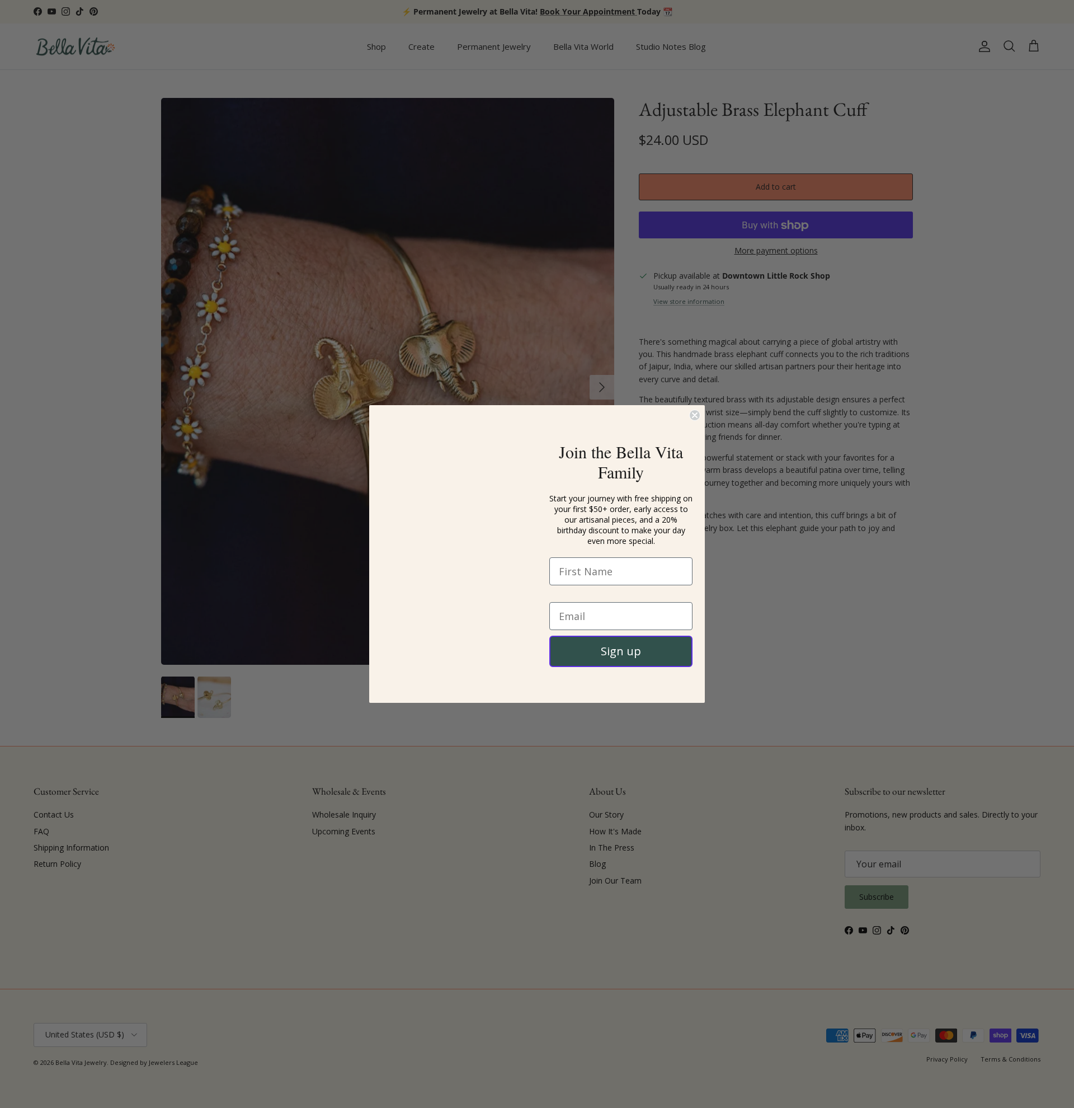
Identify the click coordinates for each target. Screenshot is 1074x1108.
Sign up (621, 651)
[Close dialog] (694, 396)
